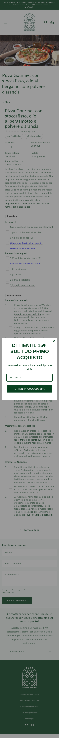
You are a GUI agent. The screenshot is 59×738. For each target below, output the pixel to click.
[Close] (53, 341)
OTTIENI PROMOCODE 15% (29, 389)
